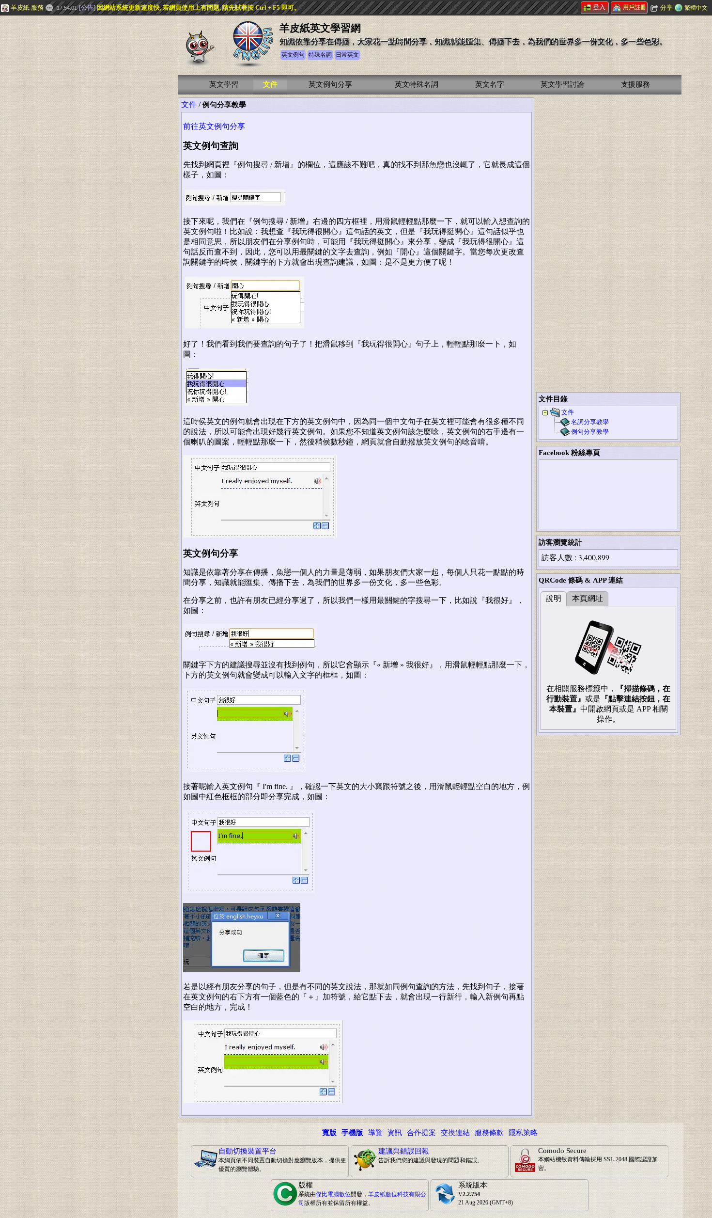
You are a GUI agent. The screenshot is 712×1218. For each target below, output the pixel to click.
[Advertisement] (72, 162)
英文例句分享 (330, 84)
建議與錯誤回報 (403, 1151)
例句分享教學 (590, 431)
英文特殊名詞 (416, 84)
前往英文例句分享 (214, 126)
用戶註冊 (634, 7)
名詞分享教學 (590, 422)
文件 (270, 84)
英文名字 (489, 84)
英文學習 (223, 84)
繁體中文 (696, 7)
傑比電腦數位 (333, 1194)
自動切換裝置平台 (247, 1151)
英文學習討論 (562, 84)
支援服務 (635, 84)
